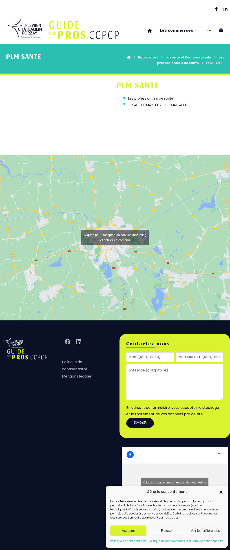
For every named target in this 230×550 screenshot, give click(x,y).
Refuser (167, 530)
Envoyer (140, 423)
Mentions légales (77, 376)
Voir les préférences (205, 530)
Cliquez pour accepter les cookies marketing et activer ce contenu (115, 237)
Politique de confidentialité (128, 541)
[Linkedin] (225, 8)
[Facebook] (216, 8)
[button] (221, 492)
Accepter (128, 530)
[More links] (209, 31)
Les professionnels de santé (150, 99)
